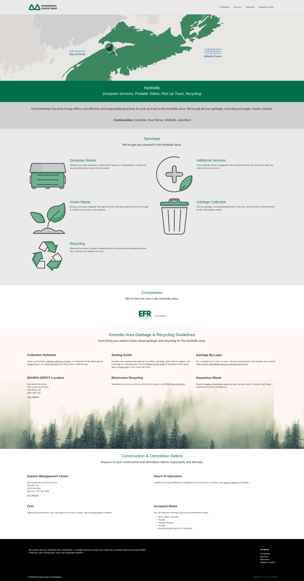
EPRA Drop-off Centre (175, 384)
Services (237, 7)
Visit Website (160, 316)
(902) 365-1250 (33, 393)
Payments (250, 7)
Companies (224, 7)
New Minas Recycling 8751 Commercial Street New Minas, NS (38, 387)
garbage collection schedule (58, 361)
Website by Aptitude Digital (265, 577)
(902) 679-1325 (33, 488)
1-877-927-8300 (42, 491)
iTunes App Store (142, 367)
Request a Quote (266, 7)
